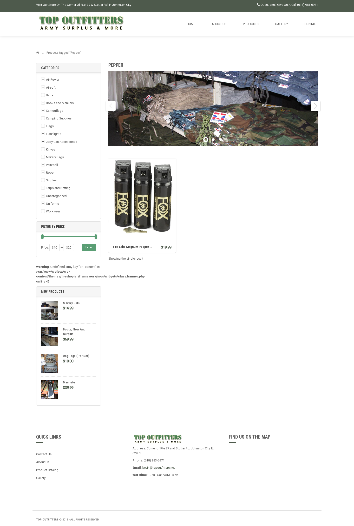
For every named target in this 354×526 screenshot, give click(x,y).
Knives (50, 149)
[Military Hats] (49, 311)
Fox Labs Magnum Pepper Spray (135, 247)
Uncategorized (56, 196)
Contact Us (44, 454)
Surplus (51, 180)
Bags (49, 95)
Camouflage (54, 110)
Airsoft (51, 87)
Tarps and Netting (58, 188)
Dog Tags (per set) (76, 356)
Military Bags (55, 157)
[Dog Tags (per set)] (49, 364)
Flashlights (53, 134)
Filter (88, 247)
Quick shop (142, 190)
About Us (42, 462)
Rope (49, 172)
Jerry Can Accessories (61, 142)
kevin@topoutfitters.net (158, 467)
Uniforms (52, 203)
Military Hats (71, 303)
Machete (69, 382)
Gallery (41, 478)
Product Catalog (47, 470)
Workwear (53, 211)
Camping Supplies (59, 118)
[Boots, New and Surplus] (49, 337)
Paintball (52, 165)
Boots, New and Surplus (74, 332)
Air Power (52, 79)
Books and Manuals (60, 103)
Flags (50, 126)
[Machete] (49, 390)
